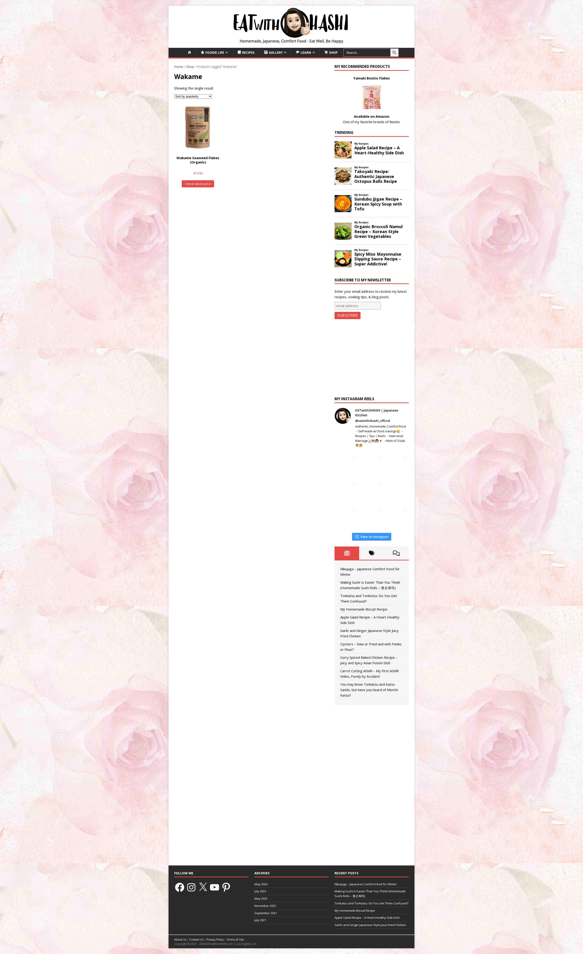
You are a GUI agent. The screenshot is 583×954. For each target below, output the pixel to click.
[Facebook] (179, 887)
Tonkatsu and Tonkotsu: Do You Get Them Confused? (371, 903)
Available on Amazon (371, 116)
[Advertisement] (372, 359)
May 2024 (260, 884)
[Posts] (347, 553)
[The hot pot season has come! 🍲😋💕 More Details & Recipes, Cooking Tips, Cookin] (371, 490)
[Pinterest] (226, 887)
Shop (190, 66)
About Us (180, 939)
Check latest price (198, 184)
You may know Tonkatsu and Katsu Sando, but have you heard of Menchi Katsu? (369, 689)
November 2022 (265, 906)
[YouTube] (214, 887)
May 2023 (260, 898)
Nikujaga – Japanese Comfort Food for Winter (366, 884)
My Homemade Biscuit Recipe (363, 609)
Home (178, 66)
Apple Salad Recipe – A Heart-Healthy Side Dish (367, 918)
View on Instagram (374, 537)
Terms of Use (235, 939)
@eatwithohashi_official (372, 421)
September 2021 (265, 913)
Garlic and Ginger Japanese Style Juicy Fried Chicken (370, 925)
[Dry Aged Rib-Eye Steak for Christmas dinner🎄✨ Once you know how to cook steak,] (346, 464)
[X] (202, 887)
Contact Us (196, 939)
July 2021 (260, 920)
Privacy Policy (215, 939)
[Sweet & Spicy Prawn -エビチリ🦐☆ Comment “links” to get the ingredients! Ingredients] (346, 515)
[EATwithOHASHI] (291, 45)
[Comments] (396, 553)
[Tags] (371, 553)
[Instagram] (191, 887)
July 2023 (260, 891)
